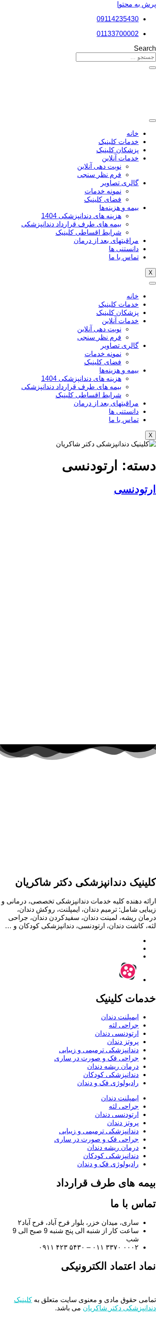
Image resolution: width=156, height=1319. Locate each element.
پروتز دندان (123, 1041)
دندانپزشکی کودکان (111, 1074)
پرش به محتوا (136, 4)
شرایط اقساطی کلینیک (88, 232)
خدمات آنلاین (120, 158)
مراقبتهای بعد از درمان (106, 240)
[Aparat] (128, 979)
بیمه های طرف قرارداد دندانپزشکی (71, 224)
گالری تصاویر (120, 183)
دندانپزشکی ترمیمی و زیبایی (99, 1050)
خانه (133, 133)
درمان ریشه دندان (113, 1066)
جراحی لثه (124, 1025)
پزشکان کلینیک (117, 150)
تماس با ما (124, 257)
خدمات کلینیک (118, 141)
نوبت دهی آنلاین (99, 166)
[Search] (152, 67)
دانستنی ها (124, 248)
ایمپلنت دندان (120, 1017)
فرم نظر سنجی (99, 174)
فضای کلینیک (102, 199)
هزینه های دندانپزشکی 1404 (81, 215)
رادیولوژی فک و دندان (108, 1083)
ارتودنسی (135, 489)
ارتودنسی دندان (117, 1033)
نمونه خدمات (102, 191)
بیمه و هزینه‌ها (119, 207)
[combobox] (116, 57)
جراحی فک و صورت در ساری (96, 1058)
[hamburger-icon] (152, 120)
